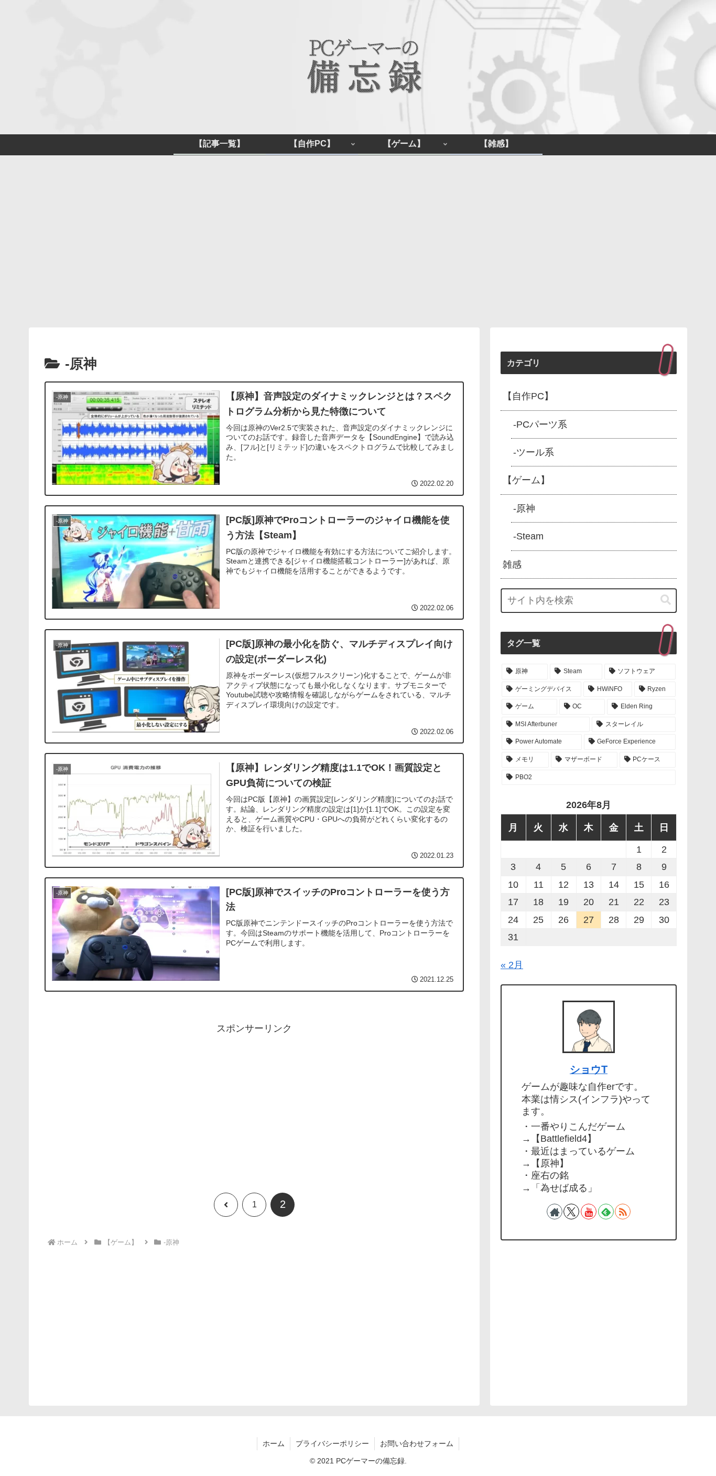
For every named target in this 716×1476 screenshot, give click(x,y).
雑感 (512, 564)
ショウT (588, 1069)
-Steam (528, 536)
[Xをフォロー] (571, 1211)
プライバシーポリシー (332, 1443)
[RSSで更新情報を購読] (623, 1211)
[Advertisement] (358, 241)
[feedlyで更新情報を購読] (606, 1211)
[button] (665, 600)
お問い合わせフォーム (416, 1443)
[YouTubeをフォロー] (588, 1211)
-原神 (524, 508)
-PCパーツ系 (540, 424)
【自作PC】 (528, 396)
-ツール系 (533, 452)
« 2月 (512, 965)
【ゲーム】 (526, 480)
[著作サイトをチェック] (554, 1211)
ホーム (274, 1443)
